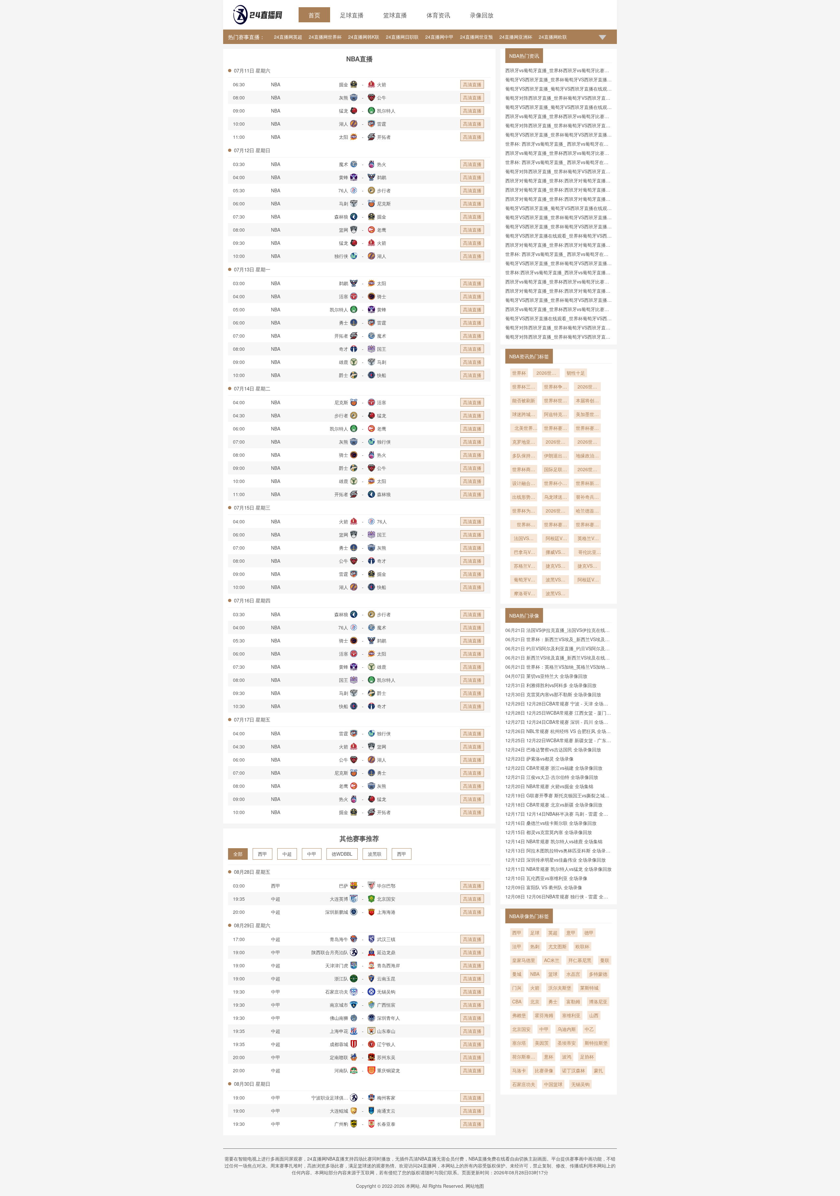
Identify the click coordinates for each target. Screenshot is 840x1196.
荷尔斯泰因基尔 (523, 1057)
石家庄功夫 (523, 1084)
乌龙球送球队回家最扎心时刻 (555, 497)
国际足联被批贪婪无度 (555, 470)
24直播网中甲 (439, 36)
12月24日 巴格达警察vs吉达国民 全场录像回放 (553, 749)
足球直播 (352, 14)
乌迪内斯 (566, 1029)
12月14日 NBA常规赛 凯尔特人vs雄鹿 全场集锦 (553, 841)
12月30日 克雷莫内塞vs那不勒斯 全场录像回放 (553, 694)
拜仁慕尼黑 (579, 960)
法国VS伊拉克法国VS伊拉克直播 (524, 539)
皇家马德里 (523, 960)
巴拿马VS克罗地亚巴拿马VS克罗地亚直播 (523, 552)
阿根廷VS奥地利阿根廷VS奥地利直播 (555, 539)
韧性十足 (576, 372)
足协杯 (587, 1056)
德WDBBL (342, 853)
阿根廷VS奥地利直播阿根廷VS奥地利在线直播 (587, 580)
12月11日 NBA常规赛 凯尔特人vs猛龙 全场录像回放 (558, 869)
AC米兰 (551, 960)
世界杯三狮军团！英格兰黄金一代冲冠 (523, 387)
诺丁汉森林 (573, 1070)
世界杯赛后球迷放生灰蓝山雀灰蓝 (555, 428)
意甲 (571, 932)
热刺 (534, 946)
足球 (534, 932)
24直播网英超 (288, 36)
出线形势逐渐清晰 (523, 497)
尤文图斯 (557, 946)
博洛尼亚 (598, 1001)
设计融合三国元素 (523, 484)
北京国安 (521, 1029)
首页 (314, 14)
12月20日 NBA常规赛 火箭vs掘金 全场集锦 (549, 786)
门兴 (516, 987)
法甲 (516, 946)
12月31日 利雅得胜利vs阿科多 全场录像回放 (551, 685)
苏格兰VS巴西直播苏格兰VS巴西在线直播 (523, 566)
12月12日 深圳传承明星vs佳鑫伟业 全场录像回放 (555, 859)
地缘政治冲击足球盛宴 (587, 456)
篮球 (552, 974)
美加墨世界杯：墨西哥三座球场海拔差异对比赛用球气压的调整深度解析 (587, 415)
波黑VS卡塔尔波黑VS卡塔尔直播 (555, 594)
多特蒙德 (598, 974)
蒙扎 (598, 1070)
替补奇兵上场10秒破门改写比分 (587, 497)
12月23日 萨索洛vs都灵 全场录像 (539, 758)
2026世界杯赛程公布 (555, 442)
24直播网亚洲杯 (515, 36)
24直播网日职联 (402, 36)
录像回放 (482, 14)
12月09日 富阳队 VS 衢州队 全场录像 (543, 887)
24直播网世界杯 (325, 36)
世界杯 (519, 372)
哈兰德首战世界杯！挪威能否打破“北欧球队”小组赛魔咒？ (587, 511)
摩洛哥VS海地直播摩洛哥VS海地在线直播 (523, 594)
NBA (275, 84)
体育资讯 (438, 14)
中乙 (589, 1029)
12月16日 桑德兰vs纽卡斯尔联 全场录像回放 (551, 823)
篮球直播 (395, 14)
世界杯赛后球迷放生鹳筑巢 (587, 525)
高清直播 (472, 84)
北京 (534, 1001)
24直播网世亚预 (476, 36)
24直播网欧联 (553, 36)
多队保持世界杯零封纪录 (523, 456)
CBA (516, 1001)
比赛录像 (544, 1070)
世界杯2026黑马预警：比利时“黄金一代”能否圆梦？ (523, 525)
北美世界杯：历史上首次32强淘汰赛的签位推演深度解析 (523, 428)
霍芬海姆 (544, 1015)
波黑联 (375, 853)
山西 (593, 1015)
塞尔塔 (519, 1042)
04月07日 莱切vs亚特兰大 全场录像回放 (546, 676)
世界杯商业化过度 (523, 470)
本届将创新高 (587, 401)
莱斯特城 (589, 987)
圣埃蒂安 (566, 1042)
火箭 (534, 987)
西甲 (262, 853)
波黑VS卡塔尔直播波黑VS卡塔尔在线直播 (555, 580)
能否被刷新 (523, 400)
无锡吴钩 (580, 1084)
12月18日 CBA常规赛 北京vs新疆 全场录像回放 (553, 804)
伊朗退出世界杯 (555, 456)
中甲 (311, 853)
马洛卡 (519, 1070)
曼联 (604, 960)
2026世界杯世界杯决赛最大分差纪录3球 (587, 387)
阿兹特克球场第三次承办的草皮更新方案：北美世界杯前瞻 (555, 415)
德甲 (589, 932)
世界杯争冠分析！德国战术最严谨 (555, 387)
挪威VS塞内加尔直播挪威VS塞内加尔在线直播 (555, 552)
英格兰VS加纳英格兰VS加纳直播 (587, 539)
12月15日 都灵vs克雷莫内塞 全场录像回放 (548, 832)
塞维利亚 (571, 1015)
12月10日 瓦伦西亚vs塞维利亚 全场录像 (546, 878)
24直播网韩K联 (363, 36)
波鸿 (566, 1056)
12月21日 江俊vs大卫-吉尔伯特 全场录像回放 (551, 777)
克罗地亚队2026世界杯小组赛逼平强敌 (523, 442)
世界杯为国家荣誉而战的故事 (523, 511)
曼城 (516, 974)
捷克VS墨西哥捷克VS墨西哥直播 (587, 566)
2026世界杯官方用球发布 (587, 470)
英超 (552, 932)
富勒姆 (573, 1001)
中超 (287, 853)
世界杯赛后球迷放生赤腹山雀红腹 (587, 428)
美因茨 (542, 1042)
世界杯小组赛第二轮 (555, 484)
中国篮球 (553, 1084)
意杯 (548, 1056)
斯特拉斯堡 (596, 1042)
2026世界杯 (546, 373)
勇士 (552, 1001)
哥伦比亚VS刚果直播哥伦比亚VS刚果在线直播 (587, 552)
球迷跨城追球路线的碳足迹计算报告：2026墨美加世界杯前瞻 (523, 415)
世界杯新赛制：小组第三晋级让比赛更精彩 (587, 484)
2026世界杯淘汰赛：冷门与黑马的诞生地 (555, 511)
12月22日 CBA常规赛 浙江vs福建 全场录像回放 (553, 768)
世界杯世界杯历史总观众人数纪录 (555, 401)
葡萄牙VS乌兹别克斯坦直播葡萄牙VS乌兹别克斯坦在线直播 (523, 580)
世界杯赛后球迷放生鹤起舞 (555, 525)
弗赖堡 (519, 1015)
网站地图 (475, 1186)
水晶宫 (573, 974)
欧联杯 (582, 946)
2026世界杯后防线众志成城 (587, 442)
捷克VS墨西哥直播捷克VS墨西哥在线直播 (555, 566)
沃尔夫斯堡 (559, 987)
